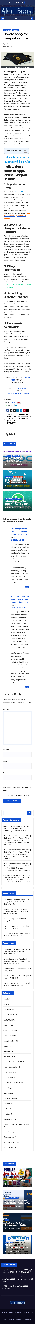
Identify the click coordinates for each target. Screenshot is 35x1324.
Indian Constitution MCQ (13, 1062)
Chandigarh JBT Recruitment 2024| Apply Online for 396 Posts (17, 842)
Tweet (13, 402)
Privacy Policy (27, 1319)
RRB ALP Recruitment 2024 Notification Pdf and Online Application (16, 856)
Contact (11, 1319)
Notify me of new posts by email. (18, 795)
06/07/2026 (11, 1184)
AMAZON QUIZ (9, 1015)
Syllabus (7, 1114)
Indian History (9, 1072)
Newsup (30, 1312)
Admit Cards (8, 1010)
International (8, 1077)
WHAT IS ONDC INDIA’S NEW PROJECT (13, 461)
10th (5, 999)
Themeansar (18, 1315)
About (5, 1319)
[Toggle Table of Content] (24, 151)
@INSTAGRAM (23, 394)
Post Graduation (10, 1098)
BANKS (6, 1025)
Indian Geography (10, 1067)
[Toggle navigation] (16, 18)
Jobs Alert (7, 1088)
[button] (28, 18)
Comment (7, 709)
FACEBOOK (21, 388)
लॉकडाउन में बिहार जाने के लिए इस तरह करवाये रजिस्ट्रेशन (23, 416)
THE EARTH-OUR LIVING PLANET (17, 1124)
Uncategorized (9, 1137)
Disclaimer (18, 1319)
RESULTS (7, 1109)
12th (5, 1004)
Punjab (6, 1104)
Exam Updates (9, 1041)
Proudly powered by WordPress (12, 1312)
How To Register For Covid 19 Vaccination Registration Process (11, 419)
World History (9, 1148)
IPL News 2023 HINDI (12, 1083)
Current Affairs (9, 1030)
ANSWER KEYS (9, 1020)
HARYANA (8, 1051)
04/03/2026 (11, 1229)
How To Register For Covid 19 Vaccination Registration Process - (19, 532)
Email (6, 761)
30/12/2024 (11, 1251)
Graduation (8, 1046)
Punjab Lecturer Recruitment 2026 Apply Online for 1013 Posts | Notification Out (17, 902)
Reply (27, 587)
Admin (8, 44)
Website (6, 773)
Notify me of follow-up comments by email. (17, 788)
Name (6, 750)
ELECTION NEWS (10, 1036)
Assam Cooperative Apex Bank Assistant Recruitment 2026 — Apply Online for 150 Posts (17, 911)
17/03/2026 (11, 1206)
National (15, 30)
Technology (16, 455)
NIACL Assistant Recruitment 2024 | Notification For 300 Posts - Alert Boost (17, 838)
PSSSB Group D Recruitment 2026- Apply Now (15, 1225)
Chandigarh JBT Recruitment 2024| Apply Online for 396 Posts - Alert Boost (17, 877)
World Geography (10, 1142)
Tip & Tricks (7, 30)
